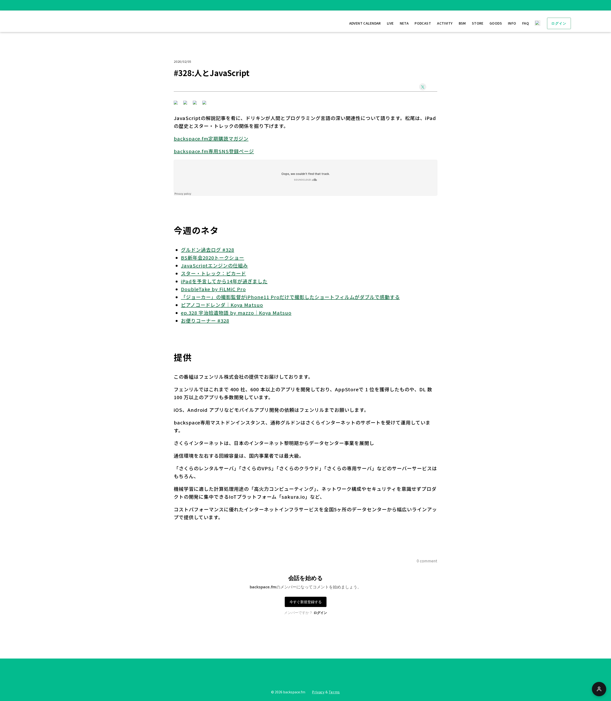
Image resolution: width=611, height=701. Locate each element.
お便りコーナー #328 (205, 320)
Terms (334, 692)
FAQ (525, 23)
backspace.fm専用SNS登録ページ (214, 151)
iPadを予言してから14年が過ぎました (224, 281)
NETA (404, 23)
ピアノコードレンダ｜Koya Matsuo (222, 304)
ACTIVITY (445, 23)
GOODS (496, 23)
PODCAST (423, 23)
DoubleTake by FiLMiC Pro (213, 289)
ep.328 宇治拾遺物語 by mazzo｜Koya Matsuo (236, 312)
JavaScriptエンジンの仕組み (214, 265)
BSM (462, 23)
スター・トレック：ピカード (213, 273)
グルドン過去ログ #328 (207, 249)
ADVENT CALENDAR (365, 23)
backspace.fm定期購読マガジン (211, 138)
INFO (512, 23)
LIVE (390, 23)
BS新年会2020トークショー (212, 257)
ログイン (559, 23)
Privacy (318, 692)
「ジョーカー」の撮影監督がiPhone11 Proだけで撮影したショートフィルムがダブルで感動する (290, 296)
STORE (478, 23)
